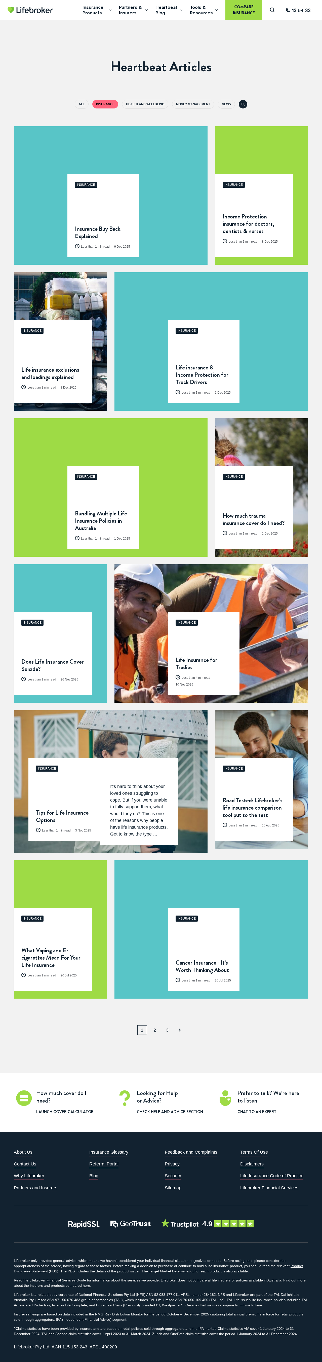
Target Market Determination (171, 1271)
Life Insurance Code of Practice (271, 1175)
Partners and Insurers (35, 1187)
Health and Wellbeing (145, 104)
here (86, 1285)
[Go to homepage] (30, 10)
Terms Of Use (254, 1152)
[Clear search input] (314, 11)
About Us (23, 1152)
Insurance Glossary (108, 1152)
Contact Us (25, 1163)
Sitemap (173, 1187)
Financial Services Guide (66, 1280)
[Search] (272, 10)
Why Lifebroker (29, 1175)
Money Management (193, 104)
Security (173, 1175)
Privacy (172, 1163)
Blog (93, 1175)
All (82, 104)
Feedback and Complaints (191, 1152)
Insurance (105, 104)
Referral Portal (103, 1163)
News (226, 104)
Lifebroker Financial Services (269, 1187)
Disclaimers (252, 1163)
